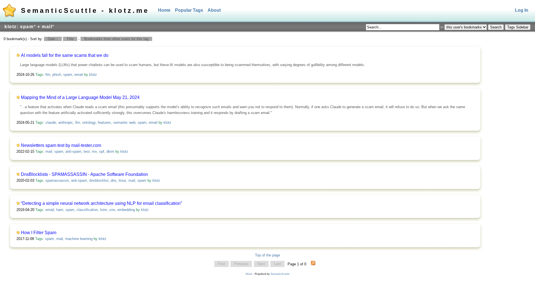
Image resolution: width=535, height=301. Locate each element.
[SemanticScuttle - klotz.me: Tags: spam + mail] (313, 264)
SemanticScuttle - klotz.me (85, 10)
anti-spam (73, 151)
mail (48, 151)
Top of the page (267, 255)
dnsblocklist (98, 180)
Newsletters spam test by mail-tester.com (61, 145)
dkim (110, 151)
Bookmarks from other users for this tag (116, 39)
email (78, 74)
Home (164, 10)
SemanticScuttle (280, 274)
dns (113, 180)
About (214, 10)
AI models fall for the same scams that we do (64, 55)
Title (70, 39)
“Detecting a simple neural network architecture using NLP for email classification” (101, 203)
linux (122, 180)
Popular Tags (189, 10)
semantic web (124, 122)
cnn (112, 210)
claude (50, 122)
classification (87, 210)
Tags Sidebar (517, 27)
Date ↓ (53, 39)
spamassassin (57, 180)
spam (67, 74)
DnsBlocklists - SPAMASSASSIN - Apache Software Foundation (84, 174)
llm (47, 74)
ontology (89, 122)
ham (59, 210)
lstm (103, 210)
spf (101, 151)
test (87, 151)
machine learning (79, 239)
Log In (521, 10)
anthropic (65, 122)
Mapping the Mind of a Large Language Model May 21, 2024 (80, 97)
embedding (126, 210)
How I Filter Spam (38, 232)
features (104, 122)
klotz (93, 74)
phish (56, 74)
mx (94, 151)
